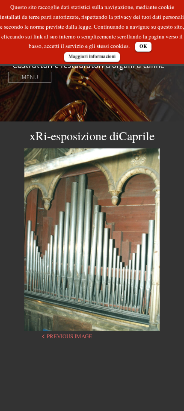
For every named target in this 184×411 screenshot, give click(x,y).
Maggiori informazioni (92, 56)
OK (143, 46)
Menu (30, 77)
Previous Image (69, 336)
